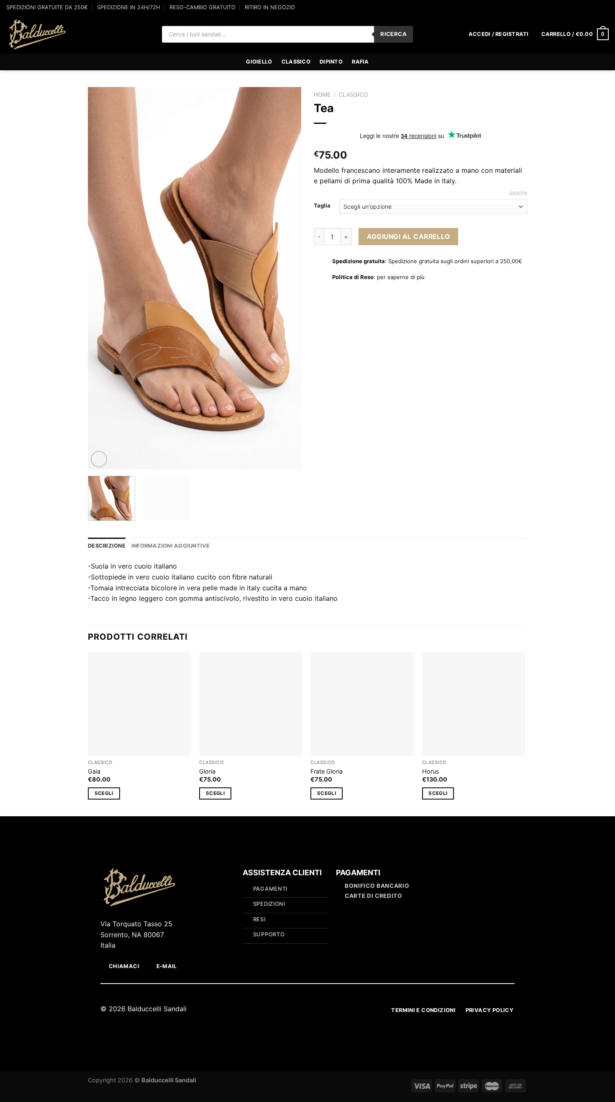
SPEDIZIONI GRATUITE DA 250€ (47, 7)
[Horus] (473, 704)
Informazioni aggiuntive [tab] (170, 546)
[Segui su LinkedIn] (323, 1009)
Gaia (94, 771)
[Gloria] (250, 704)
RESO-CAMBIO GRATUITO (202, 7)
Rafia (360, 62)
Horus (430, 771)
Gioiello (259, 62)
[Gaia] (139, 704)
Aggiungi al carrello (408, 237)
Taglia (322, 206)
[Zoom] (99, 459)
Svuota (518, 193)
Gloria (207, 771)
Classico (296, 62)
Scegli (104, 793)
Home (322, 94)
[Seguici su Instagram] (604, 11)
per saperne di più (401, 277)
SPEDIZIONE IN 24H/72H (128, 7)
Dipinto (331, 62)
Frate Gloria (326, 771)
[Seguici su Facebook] (596, 11)
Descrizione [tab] (107, 546)
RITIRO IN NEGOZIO (270, 7)
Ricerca (393, 34)
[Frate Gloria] (362, 704)
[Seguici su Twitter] (312, 1009)
